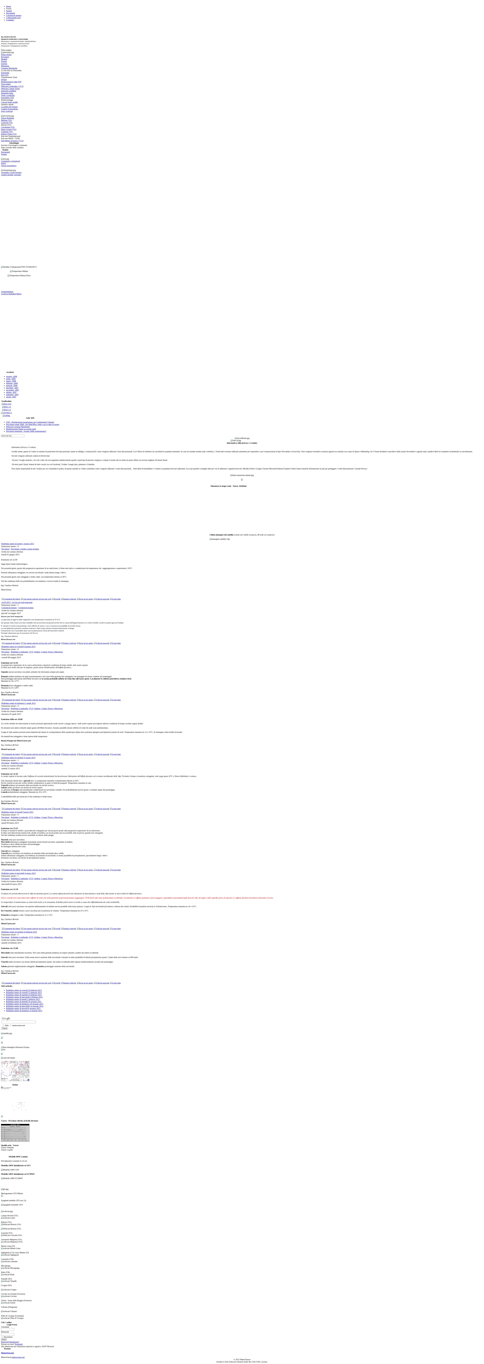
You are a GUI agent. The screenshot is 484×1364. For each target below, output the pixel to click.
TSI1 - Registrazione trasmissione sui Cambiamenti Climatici (30, 422)
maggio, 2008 (11, 376)
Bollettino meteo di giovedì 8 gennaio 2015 (23, 1008)
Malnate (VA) (6, 120)
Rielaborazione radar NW (11, 82)
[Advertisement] (30, 27)
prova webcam (7, 111)
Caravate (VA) (7, 123)
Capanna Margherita (9, 68)
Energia (4, 64)
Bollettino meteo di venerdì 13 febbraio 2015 (24, 992)
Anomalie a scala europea (11, 172)
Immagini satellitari (8, 91)
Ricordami (8, 1337)
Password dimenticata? (10, 1342)
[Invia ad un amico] (85, 599)
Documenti (10, 13)
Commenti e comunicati (10, 161)
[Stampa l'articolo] (68, 599)
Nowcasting (6, 84)
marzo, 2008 (11, 381)
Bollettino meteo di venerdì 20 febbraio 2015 (24, 990)
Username (5, 1327)
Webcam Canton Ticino (10, 89)
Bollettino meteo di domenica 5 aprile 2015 (18, 703)
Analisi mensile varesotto (11, 175)
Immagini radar (7, 93)
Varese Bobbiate (7, 118)
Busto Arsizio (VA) (8, 129)
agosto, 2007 (11, 397)
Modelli (4, 59)
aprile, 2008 (11, 379)
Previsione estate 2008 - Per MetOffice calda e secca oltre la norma (32, 424)
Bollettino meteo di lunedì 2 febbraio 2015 (23, 999)
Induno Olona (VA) (9, 134)
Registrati (19, 1344)
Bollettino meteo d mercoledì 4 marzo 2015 (18, 873)
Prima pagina (6, 55)
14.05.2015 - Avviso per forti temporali (16, 602)
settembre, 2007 (12, 395)
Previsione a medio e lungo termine (25, 549)
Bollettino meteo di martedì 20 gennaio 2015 (23, 1002)
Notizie (9, 11)
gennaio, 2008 (11, 385)
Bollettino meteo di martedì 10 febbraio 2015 (24, 995)
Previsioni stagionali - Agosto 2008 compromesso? (26, 431)
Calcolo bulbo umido (9, 102)
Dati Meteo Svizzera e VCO (12, 141)
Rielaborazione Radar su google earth (21, 429)
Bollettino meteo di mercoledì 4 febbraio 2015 (24, 997)
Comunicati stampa (13, 15)
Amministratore (7, 292)
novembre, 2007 (12, 390)
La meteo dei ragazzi (9, 107)
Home (8, 6)
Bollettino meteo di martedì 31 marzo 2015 (18, 758)
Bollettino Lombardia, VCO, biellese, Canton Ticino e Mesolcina (37, 652)
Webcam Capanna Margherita (18, 427)
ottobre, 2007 (11, 392)
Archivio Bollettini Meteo (11, 294)
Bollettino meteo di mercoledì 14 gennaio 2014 (24, 1006)
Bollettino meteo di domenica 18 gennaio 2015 (24, 1004)
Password (5, 1332)
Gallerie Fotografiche (9, 109)
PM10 (3, 163)
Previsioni (5, 57)
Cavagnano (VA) (8, 127)
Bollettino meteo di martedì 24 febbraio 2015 (19, 932)
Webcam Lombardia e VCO (12, 86)
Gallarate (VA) (7, 132)
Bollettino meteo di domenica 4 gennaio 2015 (24, 1011)
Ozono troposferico (8, 166)
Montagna (5, 66)
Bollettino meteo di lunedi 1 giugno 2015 (17, 544)
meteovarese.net (18, 1357)
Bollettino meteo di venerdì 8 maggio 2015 (18, 647)
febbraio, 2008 (12, 383)
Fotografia (5, 73)
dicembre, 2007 (12, 388)
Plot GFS (4, 75)
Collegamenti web (13, 18)
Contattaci (10, 20)
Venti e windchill (7, 95)
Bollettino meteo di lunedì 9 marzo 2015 (17, 812)
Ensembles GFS (7, 98)
